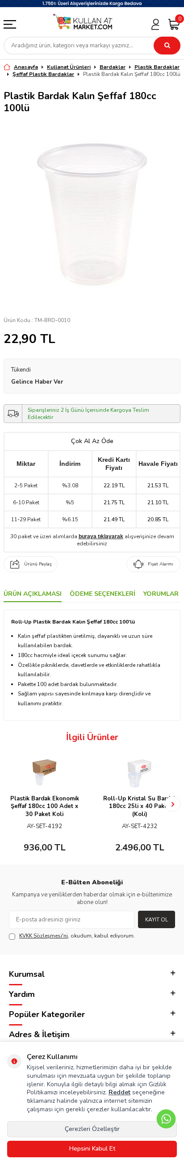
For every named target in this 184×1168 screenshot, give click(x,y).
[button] (11, 804)
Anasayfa (26, 67)
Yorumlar (161, 594)
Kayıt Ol (156, 919)
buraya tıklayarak (101, 536)
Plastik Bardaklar (157, 67)
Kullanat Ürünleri (69, 67)
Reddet (119, 1092)
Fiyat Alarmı (160, 564)
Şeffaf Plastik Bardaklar (43, 74)
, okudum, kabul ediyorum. (77, 935)
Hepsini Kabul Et (92, 1148)
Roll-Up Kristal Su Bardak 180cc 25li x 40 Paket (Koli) (139, 806)
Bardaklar (112, 67)
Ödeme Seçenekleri (102, 594)
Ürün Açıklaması (33, 594)
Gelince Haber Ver (37, 382)
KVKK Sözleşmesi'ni (43, 935)
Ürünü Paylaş (38, 564)
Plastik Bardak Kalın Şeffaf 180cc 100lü (131, 74)
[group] (92, 214)
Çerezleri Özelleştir (92, 1129)
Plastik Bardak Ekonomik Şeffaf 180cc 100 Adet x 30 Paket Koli (44, 806)
